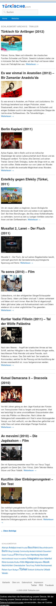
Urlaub (47, 569)
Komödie (10, 562)
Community (24, 551)
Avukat (24, 547)
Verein (5, 573)
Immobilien (23, 558)
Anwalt (19, 547)
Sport (10, 569)
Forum (27, 554)
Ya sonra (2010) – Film (18, 271)
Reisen (5, 569)
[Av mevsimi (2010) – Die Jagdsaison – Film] (11, 461)
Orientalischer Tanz (22, 565)
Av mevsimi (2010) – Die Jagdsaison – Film (19, 438)
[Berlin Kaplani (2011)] (11, 150)
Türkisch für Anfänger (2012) (22, 31)
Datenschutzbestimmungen (12, 602)
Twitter (34, 585)
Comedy (15, 551)
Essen (4, 554)
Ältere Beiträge (8, 530)
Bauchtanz (33, 547)
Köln (22, 561)
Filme (21, 554)
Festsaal (10, 555)
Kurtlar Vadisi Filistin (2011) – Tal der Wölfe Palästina (26, 321)
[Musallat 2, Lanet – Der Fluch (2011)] (11, 254)
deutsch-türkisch (36, 551)
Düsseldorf (47, 551)
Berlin (5, 551)
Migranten (30, 561)
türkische (39, 569)
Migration (39, 562)
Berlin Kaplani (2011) (17, 129)
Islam (42, 558)
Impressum (38, 582)
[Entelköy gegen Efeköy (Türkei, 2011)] (11, 204)
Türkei (23, 569)
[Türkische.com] (16, 6)
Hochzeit (44, 554)
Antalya (12, 547)
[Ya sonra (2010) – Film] (11, 292)
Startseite (6, 582)
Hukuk (16, 558)
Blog (10, 551)
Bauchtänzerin (46, 547)
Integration (33, 558)
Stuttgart (16, 569)
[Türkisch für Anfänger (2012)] (11, 52)
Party (32, 565)
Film (16, 554)
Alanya (5, 547)
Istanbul (48, 558)
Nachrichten (7, 565)
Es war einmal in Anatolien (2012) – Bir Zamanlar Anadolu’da (27, 75)
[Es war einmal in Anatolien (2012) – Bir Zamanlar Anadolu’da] (11, 98)
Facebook (49, 585)
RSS (41, 585)
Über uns (16, 582)
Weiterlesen (32, 64)
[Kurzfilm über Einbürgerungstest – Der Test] (11, 504)
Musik (46, 562)
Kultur (17, 561)
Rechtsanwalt (46, 565)
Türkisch (31, 569)
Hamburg (34, 554)
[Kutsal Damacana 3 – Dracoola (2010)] (11, 403)
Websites (15, 18)
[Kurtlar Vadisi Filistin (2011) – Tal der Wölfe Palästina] (11, 344)
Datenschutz (27, 582)
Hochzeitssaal (7, 558)
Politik (37, 565)
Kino (4, 561)
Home (4, 18)
